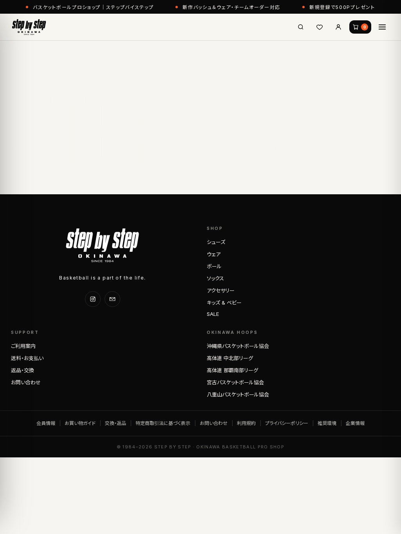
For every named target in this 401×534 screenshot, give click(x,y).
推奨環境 (327, 423)
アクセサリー (221, 290)
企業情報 (355, 423)
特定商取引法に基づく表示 (162, 423)
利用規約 (246, 423)
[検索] (301, 27)
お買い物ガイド (80, 423)
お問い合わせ (26, 382)
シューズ (216, 242)
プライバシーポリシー (286, 423)
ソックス (215, 278)
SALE (213, 314)
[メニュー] (382, 27)
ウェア (213, 254)
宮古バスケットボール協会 (235, 382)
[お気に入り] (319, 27)
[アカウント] (338, 27)
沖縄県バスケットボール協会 (238, 346)
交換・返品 (115, 423)
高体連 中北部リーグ (230, 358)
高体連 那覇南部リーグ (232, 370)
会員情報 (45, 423)
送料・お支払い (27, 358)
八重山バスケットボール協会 (238, 394)
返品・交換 (22, 370)
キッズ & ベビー (224, 302)
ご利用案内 (23, 346)
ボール (214, 266)
